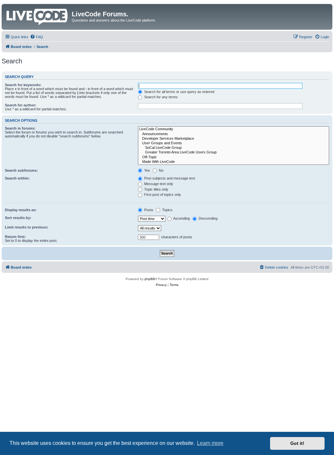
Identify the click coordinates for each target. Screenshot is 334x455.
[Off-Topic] (233, 157)
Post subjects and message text (169, 178)
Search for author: (20, 105)
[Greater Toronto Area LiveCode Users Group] (233, 152)
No (160, 170)
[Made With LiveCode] (233, 162)
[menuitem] (36, 37)
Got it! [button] (297, 443)
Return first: (15, 237)
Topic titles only (155, 189)
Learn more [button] (210, 443)
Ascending (181, 218)
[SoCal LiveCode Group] (233, 148)
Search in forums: (20, 128)
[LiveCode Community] (233, 129)
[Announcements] (233, 134)
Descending (208, 218)
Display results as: (21, 210)
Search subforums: (21, 170)
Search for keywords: (23, 85)
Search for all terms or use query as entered (178, 92)
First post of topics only (162, 194)
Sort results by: (18, 218)
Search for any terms (160, 97)
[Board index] (37, 16)
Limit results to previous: (26, 227)
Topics (167, 210)
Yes (146, 170)
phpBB (149, 279)
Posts (148, 210)
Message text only (158, 184)
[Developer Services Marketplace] (233, 138)
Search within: (17, 178)
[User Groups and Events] (233, 143)
